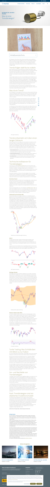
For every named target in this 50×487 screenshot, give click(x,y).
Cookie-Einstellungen (26, 483)
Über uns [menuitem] (33, 3)
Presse (5, 484)
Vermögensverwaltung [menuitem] (20, 3)
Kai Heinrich (5, 12)
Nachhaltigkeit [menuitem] (38, 3)
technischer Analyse (21, 165)
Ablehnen (39, 483)
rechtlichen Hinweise (28, 438)
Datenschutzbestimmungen (14, 479)
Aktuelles (4, 13)
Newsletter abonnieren (39, 467)
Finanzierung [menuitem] (28, 3)
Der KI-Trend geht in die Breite (23, 459)
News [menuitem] (43, 3)
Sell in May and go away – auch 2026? (40, 459)
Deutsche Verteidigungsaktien (7, 459)
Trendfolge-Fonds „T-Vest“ (31, 187)
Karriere (3, 484)
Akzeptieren (32, 483)
